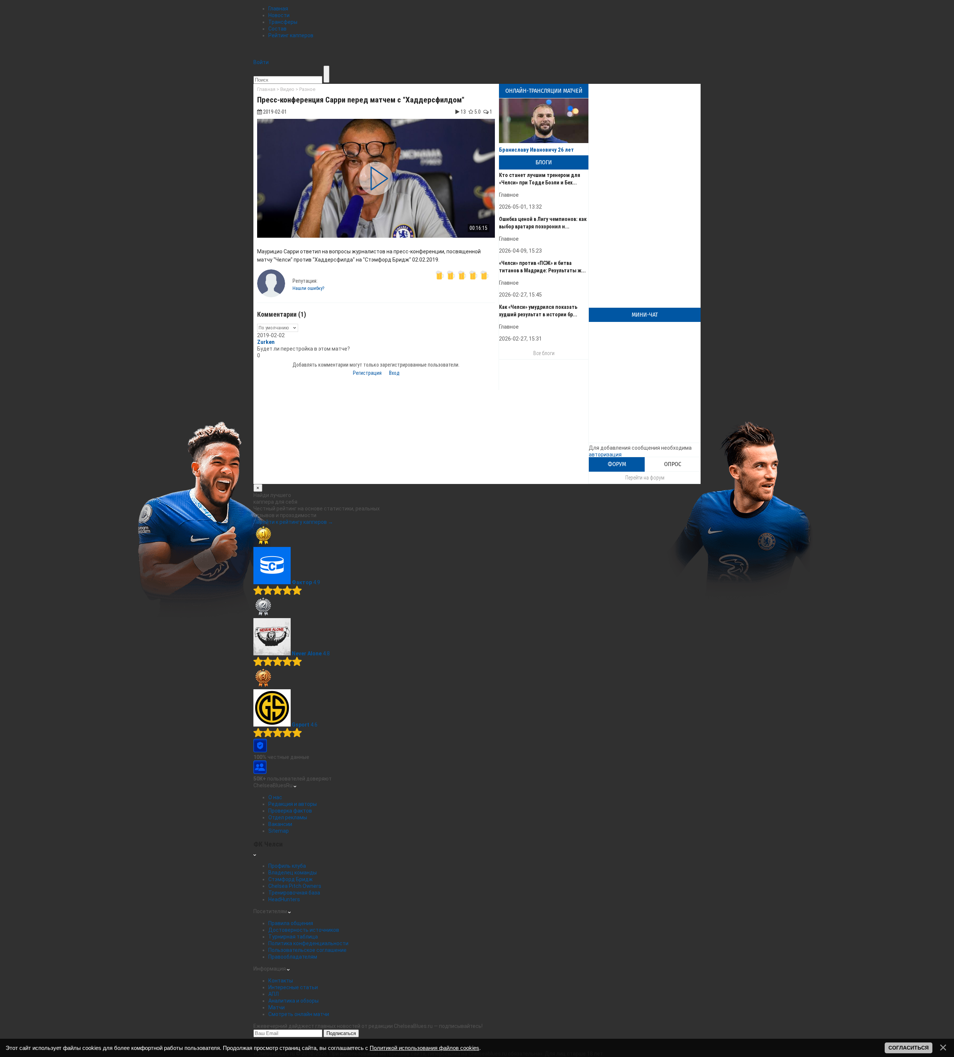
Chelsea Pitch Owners (294, 886)
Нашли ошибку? (309, 288)
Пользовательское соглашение (307, 950)
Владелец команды (292, 873)
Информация (270, 969)
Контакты (280, 981)
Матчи (276, 1007)
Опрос (672, 464)
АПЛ (273, 994)
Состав (277, 29)
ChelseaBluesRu (273, 785)
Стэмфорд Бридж (290, 879)
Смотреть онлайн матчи (298, 1014)
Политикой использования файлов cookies (424, 1048)
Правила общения (290, 923)
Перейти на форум (644, 478)
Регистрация (367, 373)
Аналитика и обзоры (293, 1001)
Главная (278, 9)
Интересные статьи (293, 987)
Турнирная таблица (293, 937)
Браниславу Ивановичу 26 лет (536, 149)
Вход (394, 373)
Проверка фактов (290, 811)
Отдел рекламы (287, 817)
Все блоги (544, 353)
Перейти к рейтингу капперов (293, 522)
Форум (617, 464)
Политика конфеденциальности (308, 943)
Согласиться (908, 1048)
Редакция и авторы (292, 804)
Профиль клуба (287, 866)
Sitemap (278, 831)
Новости (279, 15)
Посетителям (270, 911)
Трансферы (282, 22)
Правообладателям (292, 957)
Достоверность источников (303, 930)
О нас (275, 797)
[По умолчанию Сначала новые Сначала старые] (277, 327)
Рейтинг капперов (290, 35)
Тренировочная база (294, 893)
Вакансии (280, 824)
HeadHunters (284, 899)
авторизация (605, 455)
